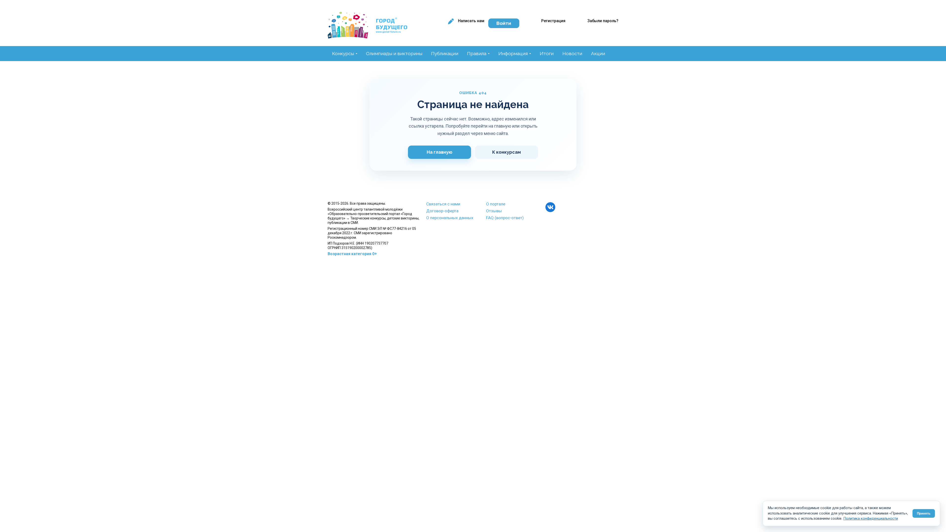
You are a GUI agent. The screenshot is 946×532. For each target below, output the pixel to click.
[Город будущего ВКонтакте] (550, 207)
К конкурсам (506, 152)
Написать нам (471, 20)
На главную (439, 152)
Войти (503, 23)
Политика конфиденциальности (870, 518)
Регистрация (553, 20)
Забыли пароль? (602, 20)
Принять (923, 513)
